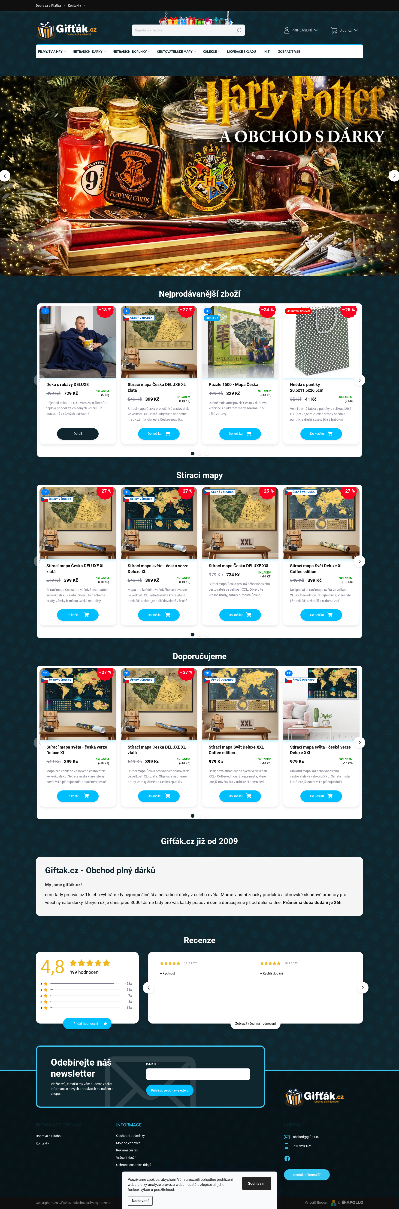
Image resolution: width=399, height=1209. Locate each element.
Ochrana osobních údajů (133, 1165)
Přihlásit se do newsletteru (170, 1090)
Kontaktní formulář (306, 1175)
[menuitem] (53, 51)
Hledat (239, 30)
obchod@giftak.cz (306, 1137)
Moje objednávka (128, 1143)
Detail (78, 433)
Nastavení (140, 1201)
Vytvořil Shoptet (316, 1202)
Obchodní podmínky (130, 1136)
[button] (16, 176)
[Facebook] (287, 1157)
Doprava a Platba (48, 5)
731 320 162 (302, 1146)
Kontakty (74, 5)
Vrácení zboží (125, 1158)
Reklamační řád (127, 1150)
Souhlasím (257, 1183)
